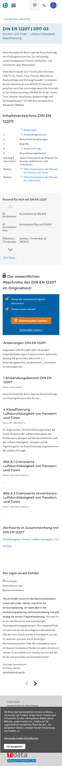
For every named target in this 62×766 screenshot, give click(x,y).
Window (7, 546)
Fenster (25, 539)
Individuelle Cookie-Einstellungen (21, 738)
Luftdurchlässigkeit (42, 539)
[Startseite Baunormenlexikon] (5, 5)
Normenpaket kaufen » (33, 321)
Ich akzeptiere (14, 746)
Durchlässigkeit (11, 539)
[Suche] (44, 5)
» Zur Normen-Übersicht (16, 19)
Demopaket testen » (31, 330)
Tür (56, 539)
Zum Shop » (9, 257)
